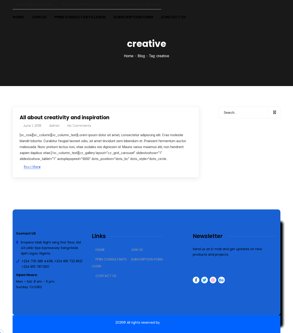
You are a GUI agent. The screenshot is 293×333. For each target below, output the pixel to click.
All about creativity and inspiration (64, 117)
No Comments (79, 125)
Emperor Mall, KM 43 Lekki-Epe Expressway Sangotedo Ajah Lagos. (111, 4)
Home (128, 56)
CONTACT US (105, 275)
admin (54, 125)
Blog (141, 56)
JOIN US (137, 249)
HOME (100, 249)
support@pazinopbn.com (34, 4)
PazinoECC (169, 322)
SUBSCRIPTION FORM (147, 259)
